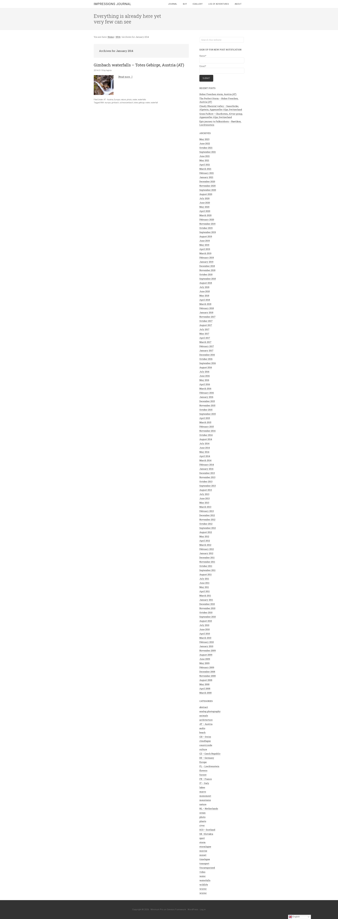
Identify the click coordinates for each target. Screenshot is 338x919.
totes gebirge (139, 103)
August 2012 (205, 532)
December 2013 (207, 473)
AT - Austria (108, 100)
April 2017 (204, 337)
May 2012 (204, 536)
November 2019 (207, 223)
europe (108, 103)
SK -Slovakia (206, 834)
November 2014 (207, 430)
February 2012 (206, 549)
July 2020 (204, 198)
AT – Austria (205, 724)
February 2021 (206, 173)
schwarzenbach (126, 103)
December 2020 (207, 181)
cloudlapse (205, 741)
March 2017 (205, 342)
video (202, 872)
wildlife (203, 884)
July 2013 (204, 494)
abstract (203, 707)
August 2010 (205, 621)
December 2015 (207, 401)
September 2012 (207, 528)
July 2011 (204, 578)
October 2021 (205, 147)
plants (202, 821)
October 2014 (206, 435)
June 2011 (204, 583)
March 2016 (205, 388)
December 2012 (207, 515)
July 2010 (204, 625)
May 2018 (204, 295)
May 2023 (204, 139)
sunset (202, 855)
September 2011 (207, 570)
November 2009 (207, 650)
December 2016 (207, 354)
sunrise (203, 850)
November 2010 (207, 608)
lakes (202, 787)
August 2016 (205, 367)
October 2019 (206, 228)
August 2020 (205, 194)
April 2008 (204, 688)
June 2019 (204, 240)
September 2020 (207, 190)
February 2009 (206, 667)
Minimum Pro (157, 909)
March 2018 (205, 304)
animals (203, 715)
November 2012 (207, 519)
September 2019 (207, 232)
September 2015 (207, 413)
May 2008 (204, 684)
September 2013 (207, 485)
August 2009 (205, 654)
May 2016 (204, 380)
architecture (206, 719)
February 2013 (206, 511)
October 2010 (205, 612)
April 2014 (204, 456)
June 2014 (204, 447)
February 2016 (206, 392)
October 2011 (205, 566)
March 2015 (205, 422)
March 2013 (205, 506)
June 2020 (204, 202)
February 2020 (206, 219)
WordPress (193, 909)
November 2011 (207, 561)
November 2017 (207, 316)
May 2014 (204, 452)
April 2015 (204, 418)
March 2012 (205, 544)
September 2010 (207, 616)
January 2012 (206, 553)
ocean (202, 812)
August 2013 (205, 490)
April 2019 (204, 249)
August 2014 (205, 439)
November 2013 (207, 477)
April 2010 (204, 633)
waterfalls (142, 100)
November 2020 (207, 185)
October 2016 (205, 359)
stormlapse (205, 846)
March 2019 (205, 253)
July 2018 (204, 287)
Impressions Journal (112, 4)
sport (202, 838)
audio (202, 728)
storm (202, 842)
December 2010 (207, 604)
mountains (205, 800)
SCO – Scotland (207, 829)
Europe (117, 100)
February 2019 (206, 257)
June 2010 (204, 629)
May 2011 (204, 587)
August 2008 (205, 680)
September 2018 (207, 278)
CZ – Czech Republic (209, 753)
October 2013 (205, 481)
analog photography (210, 711)
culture (203, 749)
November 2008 (207, 675)
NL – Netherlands (208, 808)
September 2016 (207, 363)
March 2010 (205, 637)
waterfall (154, 103)
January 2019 (206, 261)
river (202, 825)
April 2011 (204, 591)
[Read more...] (125, 76)
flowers (203, 770)
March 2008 (205, 692)
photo (129, 100)
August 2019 (205, 236)
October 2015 (205, 409)
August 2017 (205, 325)
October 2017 (206, 321)
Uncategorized (207, 867)
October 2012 (205, 523)
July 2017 (204, 329)
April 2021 (204, 164)
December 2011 (207, 557)
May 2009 (204, 663)
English (296, 917)
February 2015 (206, 426)
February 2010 (206, 642)
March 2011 (205, 595)
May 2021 (204, 160)
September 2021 (207, 152)
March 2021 (205, 168)
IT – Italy (204, 783)
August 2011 (205, 574)
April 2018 (204, 299)
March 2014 (205, 460)
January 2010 (206, 646)
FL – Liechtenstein (209, 766)
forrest (202, 774)
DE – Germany (206, 757)
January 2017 (206, 350)
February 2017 (206, 346)
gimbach (115, 103)
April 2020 (204, 211)
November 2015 (207, 405)
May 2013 (204, 502)
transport (204, 863)
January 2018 (206, 312)
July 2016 (204, 371)
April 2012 (204, 540)
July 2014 (204, 443)
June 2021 (204, 156)
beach (202, 732)
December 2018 (207, 266)
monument (205, 795)
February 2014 (206, 464)
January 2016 (206, 397)
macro (202, 791)
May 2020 (204, 206)
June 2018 (204, 291)
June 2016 (204, 375)
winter (203, 888)
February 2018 (206, 308)
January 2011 (206, 599)
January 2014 (206, 468)
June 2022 (204, 143)
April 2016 (204, 384)
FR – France (205, 779)
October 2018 (205, 274)
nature (123, 100)
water (135, 100)
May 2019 (204, 244)
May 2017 (204, 333)
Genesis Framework (176, 909)
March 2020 (205, 215)
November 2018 (207, 270)
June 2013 (204, 498)
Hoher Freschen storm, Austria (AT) (217, 94)
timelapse (204, 859)
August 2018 (205, 283)
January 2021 (206, 177)
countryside (205, 745)
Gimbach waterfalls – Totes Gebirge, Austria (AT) (139, 64)
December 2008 (207, 671)
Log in (203, 909)
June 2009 (204, 659)
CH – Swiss (205, 736)
